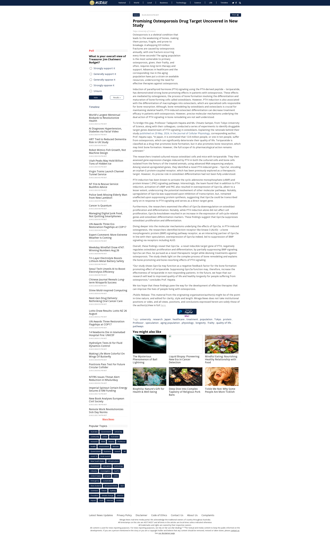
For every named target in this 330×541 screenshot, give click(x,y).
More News (108, 419)
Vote (96, 97)
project (107, 476)
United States (96, 476)
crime (116, 476)
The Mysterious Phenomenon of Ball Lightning (145, 359)
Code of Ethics (159, 515)
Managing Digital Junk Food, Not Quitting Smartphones (106, 215)
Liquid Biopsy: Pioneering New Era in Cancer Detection (184, 359)
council (117, 451)
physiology (188, 322)
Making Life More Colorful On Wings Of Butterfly (107, 355)
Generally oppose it (104, 79)
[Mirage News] (99, 3)
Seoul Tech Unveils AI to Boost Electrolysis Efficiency (107, 270)
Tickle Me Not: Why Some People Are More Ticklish (220, 390)
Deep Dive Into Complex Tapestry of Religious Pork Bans (184, 391)
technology (118, 466)
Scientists (94, 490)
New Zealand (96, 485)
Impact (93, 500)
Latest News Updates (101, 515)
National (122, 2)
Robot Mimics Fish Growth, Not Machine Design (107, 151)
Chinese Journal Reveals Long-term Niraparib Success (107, 281)
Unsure (98, 91)
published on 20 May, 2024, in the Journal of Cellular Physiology (175, 133)
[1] (183, 527)
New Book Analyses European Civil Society (106, 400)
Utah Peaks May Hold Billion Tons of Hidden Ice (106, 162)
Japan (167, 319)
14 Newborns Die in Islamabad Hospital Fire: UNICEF (107, 334)
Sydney (113, 490)
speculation (152, 322)
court (101, 500)
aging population (170, 322)
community (95, 436)
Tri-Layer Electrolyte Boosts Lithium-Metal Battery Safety (106, 259)
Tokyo (217, 319)
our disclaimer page (166, 533)
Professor (138, 322)
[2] (185, 527)
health (93, 446)
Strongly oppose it (104, 85)
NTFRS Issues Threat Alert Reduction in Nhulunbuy (104, 378)
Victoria (111, 441)
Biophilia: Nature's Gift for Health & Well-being (148, 390)
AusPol (116, 471)
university (145, 319)
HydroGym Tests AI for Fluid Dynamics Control (105, 344)
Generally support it (105, 73)
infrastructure (113, 461)
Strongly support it (104, 68)
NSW (103, 441)
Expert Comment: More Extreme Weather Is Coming (108, 236)
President (94, 495)
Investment (95, 466)
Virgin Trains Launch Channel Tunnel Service (106, 173)
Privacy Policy (124, 515)
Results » (117, 97)
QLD (122, 485)
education (107, 466)
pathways (138, 326)
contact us (235, 530)
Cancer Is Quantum (100, 205)
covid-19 (94, 456)
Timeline (224, 2)
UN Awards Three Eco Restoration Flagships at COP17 (107, 225)
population (206, 319)
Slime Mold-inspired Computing (108, 290)
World (136, 2)
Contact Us (177, 515)
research (158, 319)
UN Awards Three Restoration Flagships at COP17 (106, 323)
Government (106, 432)
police (105, 436)
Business (164, 2)
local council (105, 456)
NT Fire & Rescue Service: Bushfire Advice (104, 185)
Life (210, 2)
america (120, 495)
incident (119, 500)
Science (197, 2)
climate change (107, 495)
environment (104, 446)
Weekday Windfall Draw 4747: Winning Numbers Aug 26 (106, 249)
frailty (211, 322)
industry (94, 471)
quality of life (223, 322)
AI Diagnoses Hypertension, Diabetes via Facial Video (105, 130)
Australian (115, 436)
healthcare (178, 319)
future (104, 490)
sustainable (107, 481)
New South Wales (97, 461)
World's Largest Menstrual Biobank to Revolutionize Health (104, 117)
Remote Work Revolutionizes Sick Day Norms (106, 411)
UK (124, 451)
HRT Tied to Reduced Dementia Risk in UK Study (107, 141)
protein (227, 319)
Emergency (95, 481)
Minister (116, 446)
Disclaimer (141, 515)
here (163, 305)
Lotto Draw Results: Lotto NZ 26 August (108, 312)
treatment (192, 319)
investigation (106, 471)
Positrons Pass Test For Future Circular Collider (107, 366)
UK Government (111, 485)
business (107, 451)
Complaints (207, 515)
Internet (110, 500)
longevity (201, 322)
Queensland (95, 451)
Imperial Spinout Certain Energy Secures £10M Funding (108, 389)
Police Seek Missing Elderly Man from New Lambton (108, 196)
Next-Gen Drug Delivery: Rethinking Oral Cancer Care (106, 299)
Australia (94, 432)
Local (149, 2)
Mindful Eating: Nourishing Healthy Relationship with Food (221, 359)
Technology (181, 2)
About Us (192, 515)
